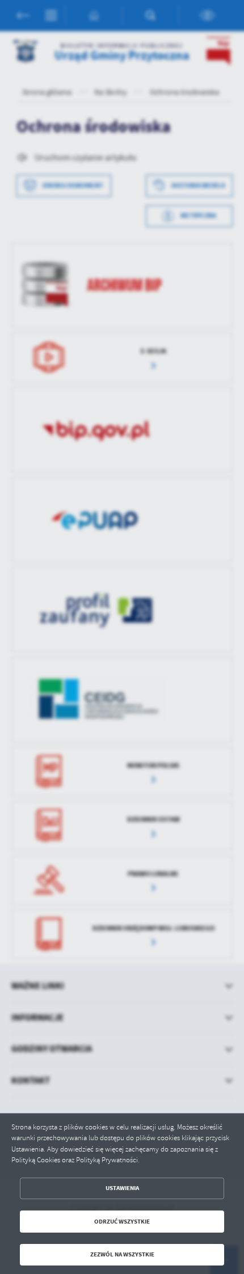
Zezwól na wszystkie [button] (122, 1254)
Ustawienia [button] (122, 1188)
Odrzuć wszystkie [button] (122, 1221)
